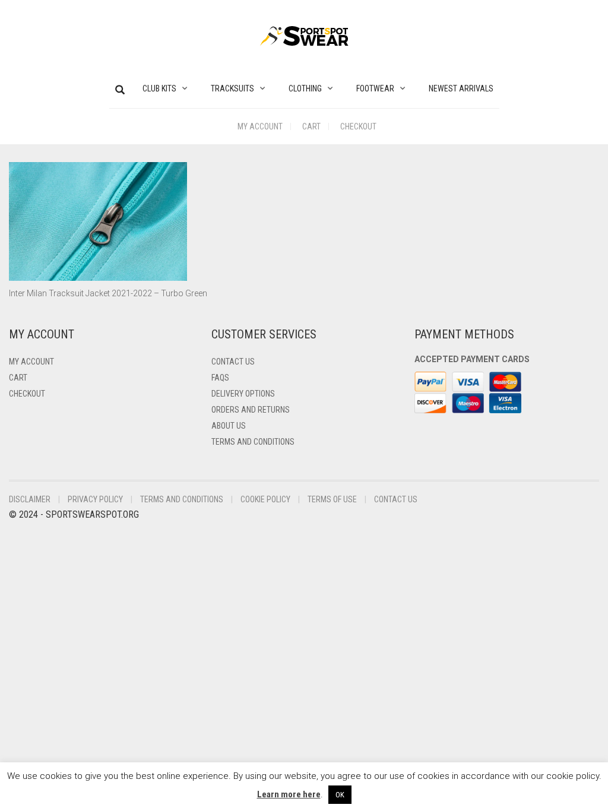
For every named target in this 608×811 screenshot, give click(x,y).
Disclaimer (29, 499)
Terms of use (332, 499)
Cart (311, 126)
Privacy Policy (95, 499)
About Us (228, 425)
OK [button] (339, 794)
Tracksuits (232, 88)
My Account (260, 126)
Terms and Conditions (252, 441)
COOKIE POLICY (265, 499)
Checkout (358, 126)
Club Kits (159, 88)
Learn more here (289, 794)
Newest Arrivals (461, 88)
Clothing (305, 88)
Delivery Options (243, 393)
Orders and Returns (250, 409)
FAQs (220, 377)
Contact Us (233, 361)
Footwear (375, 88)
